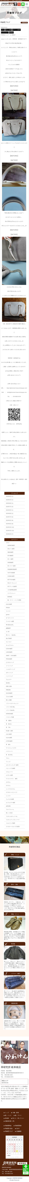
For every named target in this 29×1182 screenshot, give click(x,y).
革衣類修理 (10, 562)
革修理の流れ (9, 1128)
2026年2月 (8, 499)
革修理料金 (8, 1125)
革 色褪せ (9, 720)
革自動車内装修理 (12, 569)
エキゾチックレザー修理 (12, 765)
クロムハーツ (9, 771)
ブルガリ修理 (9, 696)
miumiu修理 (9, 737)
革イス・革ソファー (18, 1118)
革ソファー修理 (11, 566)
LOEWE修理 (9, 652)
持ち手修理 (9, 638)
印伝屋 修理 (9, 730)
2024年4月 (8, 527)
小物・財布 (15, 1112)
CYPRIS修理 (9, 741)
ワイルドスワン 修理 (11, 778)
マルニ (7, 758)
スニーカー (9, 641)
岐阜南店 (11, 32)
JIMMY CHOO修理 (11, 655)
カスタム (8, 785)
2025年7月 (8, 506)
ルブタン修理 (9, 775)
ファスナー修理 (10, 621)
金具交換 (8, 806)
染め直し (8, 683)
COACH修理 (9, 648)
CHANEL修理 (11, 576)
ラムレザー (9, 679)
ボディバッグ (9, 672)
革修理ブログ (9, 1131)
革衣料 (7, 1118)
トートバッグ (9, 665)
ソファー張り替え (10, 707)
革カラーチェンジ (12, 583)
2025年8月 (8, 503)
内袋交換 (8, 689)
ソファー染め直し (10, 710)
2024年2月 (8, 534)
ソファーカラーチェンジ (12, 703)
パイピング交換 (10, 717)
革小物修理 (10, 555)
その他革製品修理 (12, 589)
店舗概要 (18, 1131)
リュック (8, 761)
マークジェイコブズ (11, 748)
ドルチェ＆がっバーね (11, 816)
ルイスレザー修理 (10, 802)
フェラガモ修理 (10, 799)
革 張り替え (9, 754)
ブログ (2, 29)
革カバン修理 (8, 29)
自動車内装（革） (10, 1121)
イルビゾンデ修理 (10, 823)
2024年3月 (8, 530)
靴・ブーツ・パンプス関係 (14, 600)
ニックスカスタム (10, 789)
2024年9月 (8, 510)
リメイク (8, 611)
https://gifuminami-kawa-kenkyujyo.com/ (17, 388)
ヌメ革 (7, 631)
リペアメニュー (4, 32)
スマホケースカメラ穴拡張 (12, 826)
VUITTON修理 (11, 572)
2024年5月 (8, 523)
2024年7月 (8, 517)
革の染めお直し (10, 624)
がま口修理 (9, 734)
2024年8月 (8, 513)
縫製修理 (8, 628)
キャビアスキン (10, 645)
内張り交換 (9, 686)
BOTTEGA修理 (11, 579)
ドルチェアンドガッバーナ (12, 819)
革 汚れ (8, 727)
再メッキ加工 (9, 813)
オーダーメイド (10, 618)
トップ (7, 1112)
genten (8, 614)
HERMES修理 (11, 545)
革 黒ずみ (9, 724)
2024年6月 (8, 520)
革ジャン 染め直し (11, 635)
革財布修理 (10, 552)
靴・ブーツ (18, 1115)
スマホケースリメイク (11, 792)
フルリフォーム (10, 809)
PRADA (8, 607)
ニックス (8, 795)
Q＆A (17, 1128)
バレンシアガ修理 (10, 768)
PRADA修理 (9, 659)
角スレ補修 (9, 700)
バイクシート (9, 751)
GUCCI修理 (9, 604)
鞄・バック (8, 1115)
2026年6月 (8, 496)
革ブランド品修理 (16, 29)
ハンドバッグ (9, 676)
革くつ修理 (10, 559)
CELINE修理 (9, 693)
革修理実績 (18, 1125)
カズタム (8, 782)
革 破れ (8, 744)
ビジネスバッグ (10, 662)
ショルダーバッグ (10, 669)
